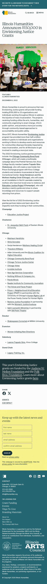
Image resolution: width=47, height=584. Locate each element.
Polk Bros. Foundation (20, 373)
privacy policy (14, 457)
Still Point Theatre (18, 310)
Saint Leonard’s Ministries (18, 308)
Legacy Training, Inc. (16, 353)
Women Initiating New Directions (21, 332)
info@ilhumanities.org (10, 494)
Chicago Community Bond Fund (20, 258)
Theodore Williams (15, 249)
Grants (5, 400)
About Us (5, 517)
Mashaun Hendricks (15, 238)
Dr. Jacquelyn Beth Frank (17, 225)
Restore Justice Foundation (18, 302)
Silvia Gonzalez (13, 242)
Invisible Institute (14, 269)
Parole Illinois (12, 280)
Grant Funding (9, 503)
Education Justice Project (18, 214)
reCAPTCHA (27, 462)
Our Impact (7, 403)
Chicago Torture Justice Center (20, 262)
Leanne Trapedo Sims (16, 342)
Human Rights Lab (35, 295)
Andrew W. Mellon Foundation (23, 370)
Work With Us (7, 522)
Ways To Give (9, 509)
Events (5, 506)
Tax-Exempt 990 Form (10, 524)
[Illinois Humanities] (9, 13)
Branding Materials (11, 512)
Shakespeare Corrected (17, 321)
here (35, 378)
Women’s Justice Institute (25, 304)
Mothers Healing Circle (32, 245)
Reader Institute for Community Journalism (25, 283)
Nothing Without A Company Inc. (21, 276)
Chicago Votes (13, 266)
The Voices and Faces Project (19, 287)
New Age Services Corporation (20, 273)
